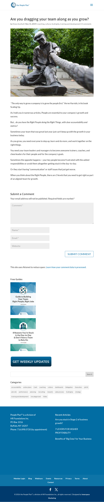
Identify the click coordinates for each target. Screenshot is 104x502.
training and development (70, 24)
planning (33, 392)
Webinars (39, 478)
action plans (27, 387)
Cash (35, 387)
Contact (51, 482)
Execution (78, 387)
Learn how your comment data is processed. (66, 267)
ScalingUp (55, 24)
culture (48, 24)
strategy (78, 392)
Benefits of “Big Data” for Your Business (73, 438)
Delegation (69, 387)
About (85, 478)
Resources (58, 478)
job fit (86, 387)
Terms (77, 478)
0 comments (86, 24)
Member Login (19, 478)
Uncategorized (36, 396)
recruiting (41, 392)
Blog (30, 478)
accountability (16, 387)
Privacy (69, 478)
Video (45, 396)
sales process (59, 392)
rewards (50, 392)
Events (48, 478)
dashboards (59, 387)
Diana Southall (18, 24)
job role (13, 392)
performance (23, 392)
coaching (40, 24)
